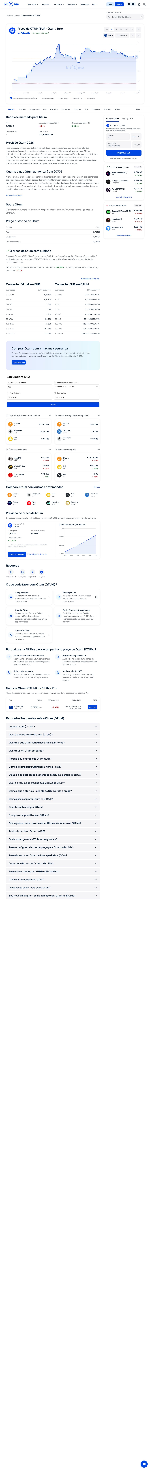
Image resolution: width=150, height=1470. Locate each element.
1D (107, 29)
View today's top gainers (124, 197)
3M (121, 29)
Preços (17, 15)
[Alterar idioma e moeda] (139, 4)
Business (71, 4)
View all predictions (37, 554)
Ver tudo (97, 487)
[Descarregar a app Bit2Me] (131, 4)
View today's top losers (124, 235)
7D (111, 29)
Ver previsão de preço (14, 195)
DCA (86, 109)
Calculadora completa (90, 279)
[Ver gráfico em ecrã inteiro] (138, 35)
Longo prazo (35, 109)
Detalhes (9, 15)
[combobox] (125, 17)
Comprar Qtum (19, 362)
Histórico (54, 109)
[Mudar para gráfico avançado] (138, 29)
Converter (66, 109)
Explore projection (16, 554)
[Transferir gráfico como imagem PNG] (132, 35)
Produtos (58, 4)
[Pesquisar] (144, 4)
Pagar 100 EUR (124, 152)
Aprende (45, 4)
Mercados (32, 4)
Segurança (85, 4)
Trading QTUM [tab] (127, 119)
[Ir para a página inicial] (11, 4)
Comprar (77, 109)
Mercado (11, 109)
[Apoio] (144, 1464)
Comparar (96, 109)
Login (110, 4)
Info (45, 109)
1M (116, 29)
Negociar (92, 707)
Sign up (119, 4)
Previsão (22, 109)
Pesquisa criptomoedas (113, 12)
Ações (117, 109)
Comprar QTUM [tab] (112, 119)
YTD (131, 29)
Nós (93, 4)
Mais (138, 109)
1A (126, 29)
